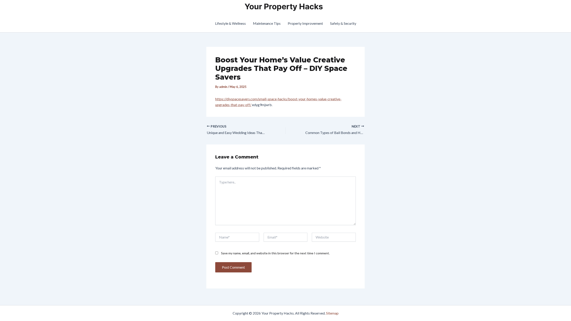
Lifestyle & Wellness (230, 23)
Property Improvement (305, 23)
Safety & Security (343, 23)
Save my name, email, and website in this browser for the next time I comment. (275, 253)
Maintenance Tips (267, 23)
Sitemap (332, 313)
